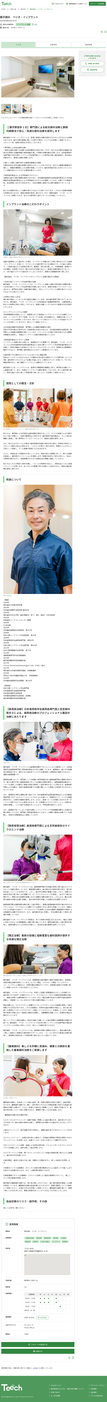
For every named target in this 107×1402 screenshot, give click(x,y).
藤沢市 (23, 9)
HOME (3, 9)
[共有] (101, 31)
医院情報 (88, 44)
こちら (35, 1368)
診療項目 (53, 44)
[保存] (105, 31)
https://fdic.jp (29, 1327)
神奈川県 (13, 9)
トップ (18, 44)
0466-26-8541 (29, 1317)
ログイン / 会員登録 (97, 4)
